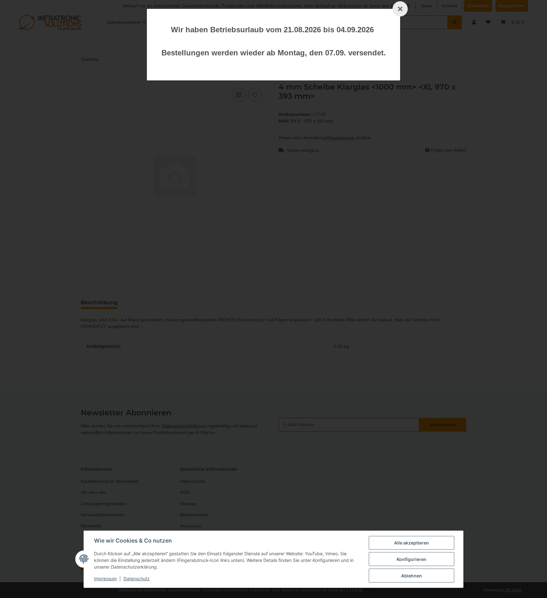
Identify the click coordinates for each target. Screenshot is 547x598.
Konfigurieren (411, 559)
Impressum (105, 578)
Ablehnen (411, 575)
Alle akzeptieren (411, 542)
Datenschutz (136, 578)
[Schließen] (400, 8)
